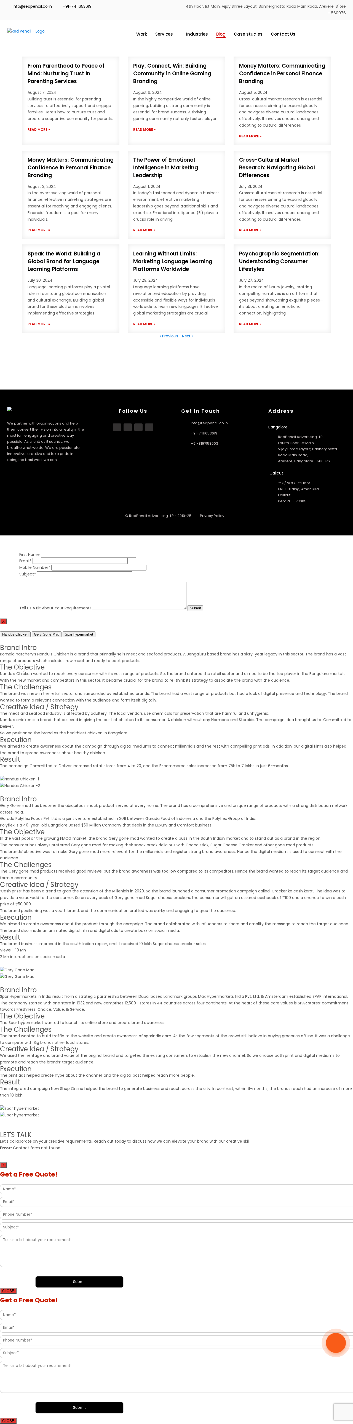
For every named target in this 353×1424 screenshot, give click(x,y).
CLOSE (8, 1291)
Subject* (27, 574)
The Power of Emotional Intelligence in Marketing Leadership (165, 167)
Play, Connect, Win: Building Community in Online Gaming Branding (172, 73)
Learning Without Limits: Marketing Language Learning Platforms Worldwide (172, 261)
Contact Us (283, 34)
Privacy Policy (212, 515)
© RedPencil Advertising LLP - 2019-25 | (160, 515)
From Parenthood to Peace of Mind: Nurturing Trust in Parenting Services (66, 73)
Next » (187, 336)
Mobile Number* (34, 567)
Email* (25, 561)
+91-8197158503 (204, 443)
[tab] (15, 634)
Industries (197, 34)
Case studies (248, 34)
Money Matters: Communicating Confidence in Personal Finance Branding (282, 73)
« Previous (168, 336)
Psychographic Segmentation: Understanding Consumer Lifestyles (279, 261)
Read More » (39, 129)
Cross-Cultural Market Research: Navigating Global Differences (277, 167)
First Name (29, 554)
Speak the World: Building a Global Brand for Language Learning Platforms (64, 261)
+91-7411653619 (77, 6)
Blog (221, 34)
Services (164, 34)
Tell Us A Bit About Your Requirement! (55, 608)
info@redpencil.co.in (32, 6)
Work (141, 34)
